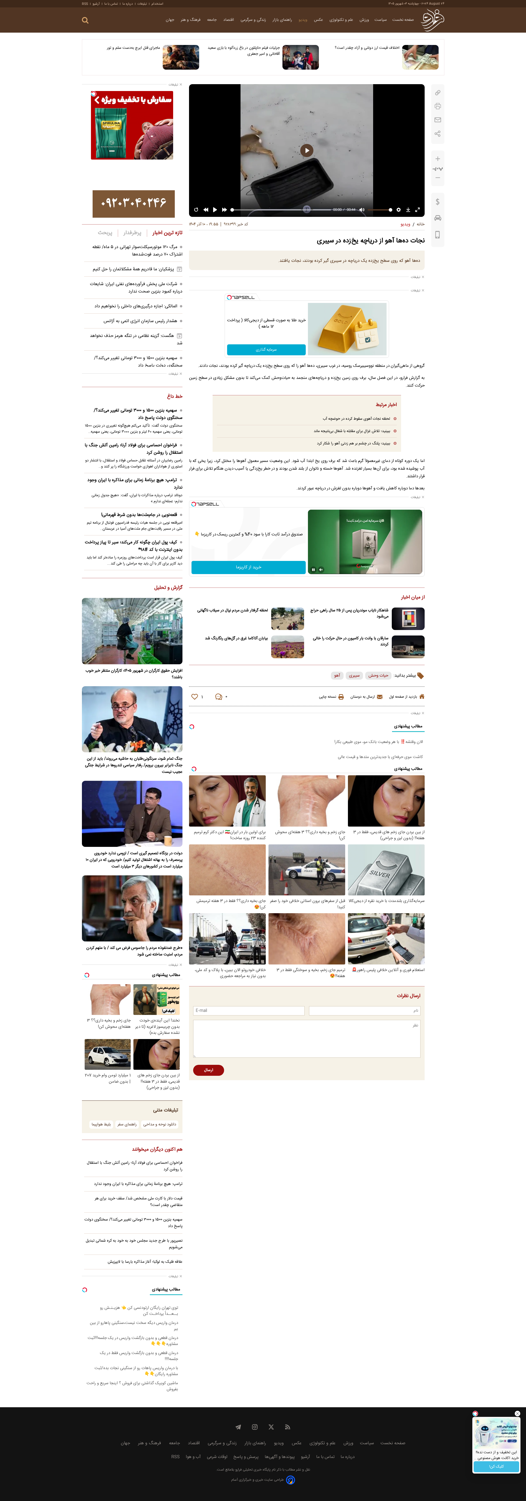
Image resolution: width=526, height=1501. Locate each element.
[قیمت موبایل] (437, 236)
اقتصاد (229, 20)
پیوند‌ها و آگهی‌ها (280, 1457)
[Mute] (321, 569)
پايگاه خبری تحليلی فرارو (252, 1470)
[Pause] (313, 569)
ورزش (364, 20)
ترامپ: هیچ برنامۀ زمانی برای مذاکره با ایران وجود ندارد (134, 483)
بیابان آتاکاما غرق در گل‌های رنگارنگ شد (236, 638)
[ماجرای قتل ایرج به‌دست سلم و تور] (181, 57)
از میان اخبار (413, 597)
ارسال (208, 1070)
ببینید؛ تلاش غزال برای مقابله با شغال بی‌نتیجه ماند (352, 431)
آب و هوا (193, 1457)
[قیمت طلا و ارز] (437, 203)
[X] (271, 1427)
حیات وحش (378, 675)
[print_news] (437, 106)
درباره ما (127, 4)
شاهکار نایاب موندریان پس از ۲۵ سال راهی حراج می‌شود (349, 614)
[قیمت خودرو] (437, 219)
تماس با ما (111, 4)
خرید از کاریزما (248, 567)
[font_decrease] (438, 178)
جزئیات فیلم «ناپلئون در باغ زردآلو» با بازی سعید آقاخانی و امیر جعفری (244, 51)
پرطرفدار (132, 233)
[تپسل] (229, 297)
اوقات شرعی (217, 1457)
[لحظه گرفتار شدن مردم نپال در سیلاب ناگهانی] (287, 619)
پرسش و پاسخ (246, 1457)
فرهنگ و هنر (191, 20)
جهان (170, 20)
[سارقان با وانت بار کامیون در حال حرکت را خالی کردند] (408, 646)
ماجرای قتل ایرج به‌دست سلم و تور (133, 48)
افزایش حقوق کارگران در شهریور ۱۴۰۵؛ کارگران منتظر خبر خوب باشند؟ (133, 674)
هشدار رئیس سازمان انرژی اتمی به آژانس (140, 321)
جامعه (212, 20)
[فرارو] (432, 20)
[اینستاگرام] (254, 1427)
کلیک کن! (496, 1466)
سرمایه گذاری (266, 350)
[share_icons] (437, 133)
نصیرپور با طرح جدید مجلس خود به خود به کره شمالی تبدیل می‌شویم (134, 1244)
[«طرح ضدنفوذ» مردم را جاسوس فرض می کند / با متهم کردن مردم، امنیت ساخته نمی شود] (132, 908)
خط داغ (174, 397)
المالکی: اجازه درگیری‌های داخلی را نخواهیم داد (136, 306)
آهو (337, 675)
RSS (85, 4)
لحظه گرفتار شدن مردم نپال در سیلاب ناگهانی (232, 611)
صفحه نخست (403, 20)
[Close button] (517, 1413)
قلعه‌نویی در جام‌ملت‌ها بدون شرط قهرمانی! (139, 515)
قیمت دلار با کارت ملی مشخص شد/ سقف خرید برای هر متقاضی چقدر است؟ (138, 1201)
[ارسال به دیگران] (437, 120)
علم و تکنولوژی (342, 20)
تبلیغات (142, 4)
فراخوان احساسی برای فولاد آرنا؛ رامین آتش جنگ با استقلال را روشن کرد (133, 449)
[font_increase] (438, 159)
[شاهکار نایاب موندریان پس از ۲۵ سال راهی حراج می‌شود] (408, 619)
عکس (319, 20)
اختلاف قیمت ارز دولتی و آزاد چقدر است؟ (367, 48)
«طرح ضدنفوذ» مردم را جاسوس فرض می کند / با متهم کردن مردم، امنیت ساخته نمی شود (134, 951)
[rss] (287, 1427)
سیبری (354, 675)
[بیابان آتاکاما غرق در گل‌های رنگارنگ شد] (287, 646)
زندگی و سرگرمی (254, 20)
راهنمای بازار (283, 20)
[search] (85, 20)
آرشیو (96, 4)
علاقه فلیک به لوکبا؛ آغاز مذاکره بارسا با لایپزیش (145, 1262)
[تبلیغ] (134, 204)
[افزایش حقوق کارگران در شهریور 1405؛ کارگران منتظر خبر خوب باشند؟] (132, 631)
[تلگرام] (238, 1427)
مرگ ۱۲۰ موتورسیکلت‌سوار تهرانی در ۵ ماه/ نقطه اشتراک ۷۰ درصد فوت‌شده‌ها (137, 250)
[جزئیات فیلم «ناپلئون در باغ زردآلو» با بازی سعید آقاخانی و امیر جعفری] (300, 57)
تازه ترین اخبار (167, 233)
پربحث (105, 233)
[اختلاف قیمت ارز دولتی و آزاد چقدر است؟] (420, 57)
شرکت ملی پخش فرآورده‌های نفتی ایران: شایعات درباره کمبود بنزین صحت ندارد (136, 287)
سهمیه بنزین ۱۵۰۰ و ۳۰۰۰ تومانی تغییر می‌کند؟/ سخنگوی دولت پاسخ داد (138, 361)
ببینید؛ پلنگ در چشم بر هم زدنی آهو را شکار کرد (353, 443)
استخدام (157, 4)
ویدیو (303, 20)
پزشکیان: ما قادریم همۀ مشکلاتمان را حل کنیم (133, 269)
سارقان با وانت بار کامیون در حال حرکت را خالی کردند (350, 641)
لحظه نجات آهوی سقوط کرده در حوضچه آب (356, 419)
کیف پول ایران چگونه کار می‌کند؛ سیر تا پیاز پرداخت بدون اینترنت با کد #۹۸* (133, 546)
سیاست (381, 20)
